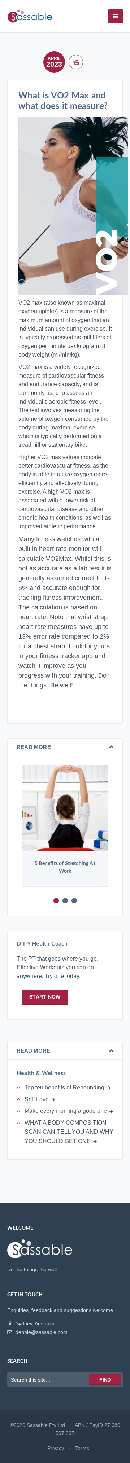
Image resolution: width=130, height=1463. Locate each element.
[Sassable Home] (39, 1252)
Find (104, 1380)
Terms (82, 1448)
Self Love (37, 1099)
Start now (45, 997)
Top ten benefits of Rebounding (64, 1087)
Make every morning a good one (66, 1111)
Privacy (55, 1448)
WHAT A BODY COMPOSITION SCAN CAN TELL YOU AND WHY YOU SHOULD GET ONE (69, 1132)
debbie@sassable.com (41, 1332)
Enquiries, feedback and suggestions (49, 1310)
